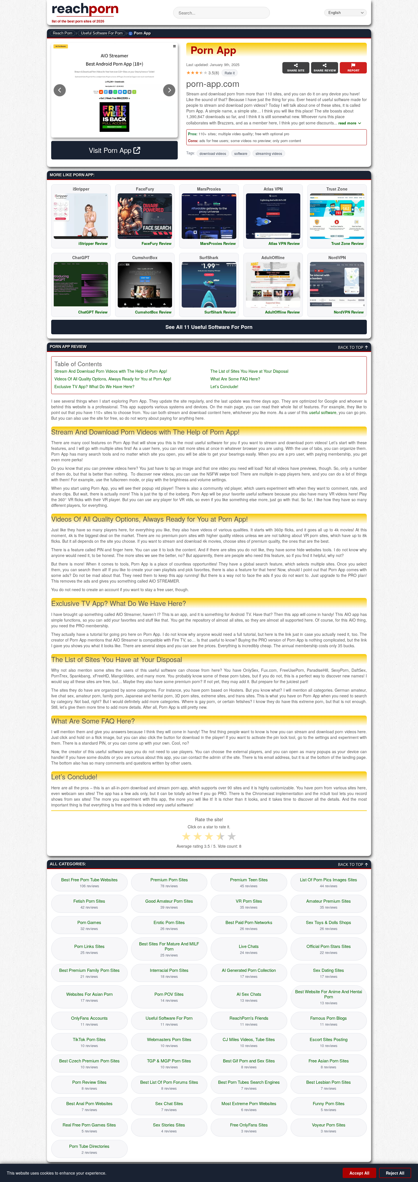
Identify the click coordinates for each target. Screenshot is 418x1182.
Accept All (359, 1173)
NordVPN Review (349, 312)
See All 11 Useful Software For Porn (209, 327)
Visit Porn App (111, 150)
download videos (213, 153)
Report (353, 70)
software (240, 153)
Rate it (230, 72)
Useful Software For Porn (102, 33)
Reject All (395, 1173)
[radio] (186, 836)
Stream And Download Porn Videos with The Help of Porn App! (110, 371)
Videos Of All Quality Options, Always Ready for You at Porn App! (112, 378)
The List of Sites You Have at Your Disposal (249, 371)
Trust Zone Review (347, 243)
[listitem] (89, 882)
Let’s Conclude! (224, 386)
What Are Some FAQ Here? (235, 378)
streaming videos (269, 153)
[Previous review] (59, 90)
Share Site (296, 70)
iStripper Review (92, 243)
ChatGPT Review (92, 312)
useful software (322, 412)
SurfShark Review (220, 312)
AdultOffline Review (282, 312)
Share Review (325, 70)
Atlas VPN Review (284, 243)
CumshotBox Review (153, 312)
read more (347, 123)
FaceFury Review (156, 243)
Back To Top (351, 347)
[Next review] (169, 90)
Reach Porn (62, 33)
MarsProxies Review (218, 243)
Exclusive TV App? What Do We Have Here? (94, 386)
